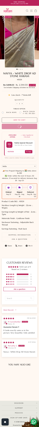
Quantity (19, 100)
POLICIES (19, 413)
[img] (8, 318)
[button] (10, 274)
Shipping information (19, 235)
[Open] (5, 421)
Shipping (16, 87)
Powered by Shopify (19, 425)
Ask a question (19, 239)
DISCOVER (18, 403)
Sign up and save (19, 418)
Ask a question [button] (19, 289)
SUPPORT (19, 408)
